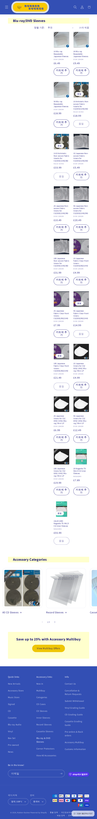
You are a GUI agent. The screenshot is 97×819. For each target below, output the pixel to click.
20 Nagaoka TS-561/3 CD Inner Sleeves (79, 471)
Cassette (12, 717)
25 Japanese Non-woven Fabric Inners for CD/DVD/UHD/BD (61, 209)
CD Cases (41, 704)
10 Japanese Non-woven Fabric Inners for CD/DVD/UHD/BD (80, 157)
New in (39, 683)
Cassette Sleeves (44, 731)
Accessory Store (16, 690)
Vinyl (10, 731)
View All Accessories (46, 755)
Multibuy (40, 690)
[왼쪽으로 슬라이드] (42, 622)
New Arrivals (14, 683)
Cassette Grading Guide (73, 723)
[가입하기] (61, 773)
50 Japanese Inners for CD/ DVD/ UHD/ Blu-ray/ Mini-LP (80, 419)
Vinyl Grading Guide (75, 707)
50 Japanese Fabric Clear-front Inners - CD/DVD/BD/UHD (81, 314)
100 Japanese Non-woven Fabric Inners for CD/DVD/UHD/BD (61, 262)
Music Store (14, 697)
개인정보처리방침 (68, 812)
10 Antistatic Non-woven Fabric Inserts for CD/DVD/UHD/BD (81, 105)
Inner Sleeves (43, 717)
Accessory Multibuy (74, 742)
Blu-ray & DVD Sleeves (43, 740)
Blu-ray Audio (14, 724)
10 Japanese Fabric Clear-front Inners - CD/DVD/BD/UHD (81, 262)
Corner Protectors (45, 748)
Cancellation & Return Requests (73, 692)
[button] (6, 7)
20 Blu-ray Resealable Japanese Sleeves (80, 54)
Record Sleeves (55, 612)
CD (9, 710)
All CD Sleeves (10, 612)
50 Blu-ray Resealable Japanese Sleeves (61, 104)
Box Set (12, 738)
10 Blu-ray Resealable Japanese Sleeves (61, 54)
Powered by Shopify (38, 812)
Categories (41, 697)
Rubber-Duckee (23, 812)
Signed (11, 704)
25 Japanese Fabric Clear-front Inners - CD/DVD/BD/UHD (61, 314)
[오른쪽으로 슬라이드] (55, 622)
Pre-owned (13, 744)
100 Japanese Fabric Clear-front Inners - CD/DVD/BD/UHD (61, 367)
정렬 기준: (39, 27)
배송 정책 (61, 815)
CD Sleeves (41, 710)
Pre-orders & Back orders (74, 733)
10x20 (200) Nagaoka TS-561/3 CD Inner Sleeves (61, 523)
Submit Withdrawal (74, 700)
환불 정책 (54, 812)
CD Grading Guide (74, 714)
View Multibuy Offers (48, 648)
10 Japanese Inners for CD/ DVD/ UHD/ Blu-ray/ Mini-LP (80, 367)
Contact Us (70, 683)
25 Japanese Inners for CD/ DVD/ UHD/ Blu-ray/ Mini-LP (60, 419)
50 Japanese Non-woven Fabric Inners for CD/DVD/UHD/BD (80, 209)
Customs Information (75, 749)
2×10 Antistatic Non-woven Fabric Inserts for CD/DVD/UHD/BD (61, 157)
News (10, 751)
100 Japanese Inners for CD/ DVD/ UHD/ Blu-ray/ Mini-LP (60, 472)
